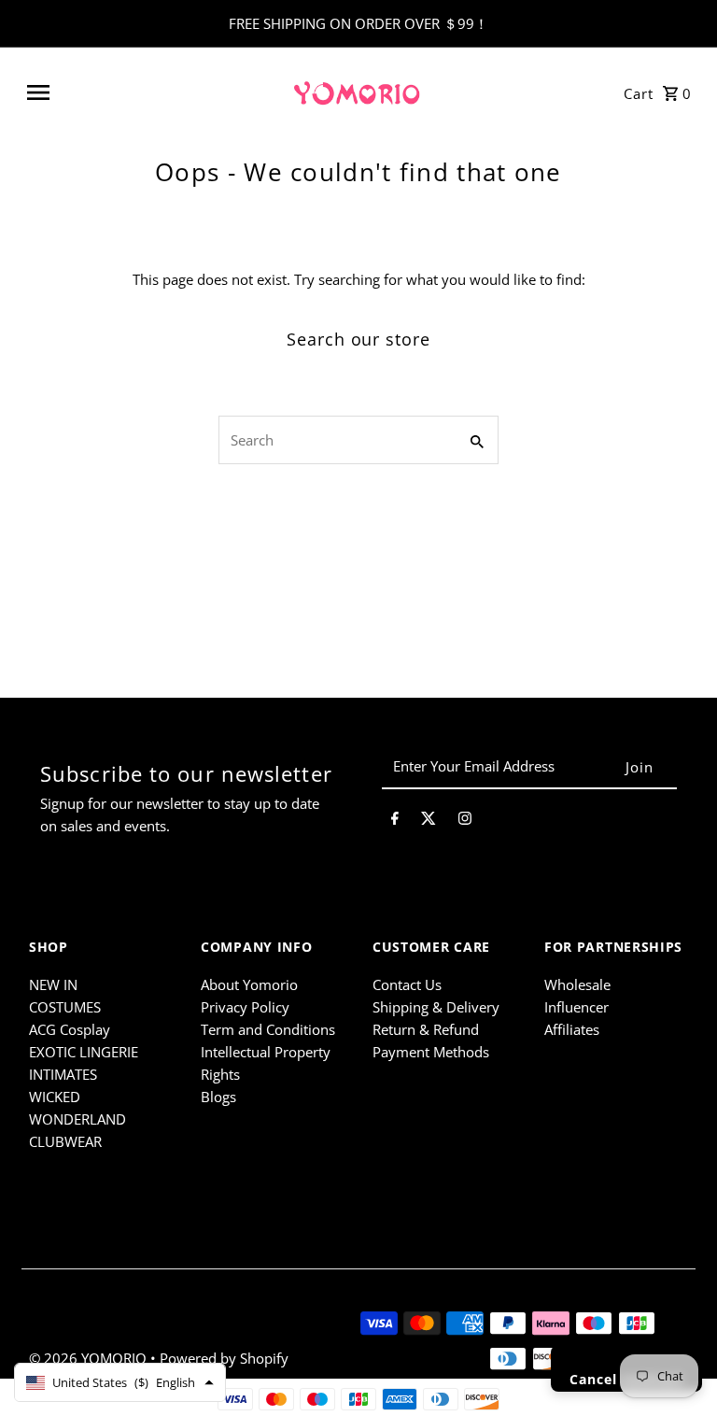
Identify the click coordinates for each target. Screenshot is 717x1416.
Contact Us (407, 984)
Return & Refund (426, 1029)
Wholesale (577, 984)
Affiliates (571, 1029)
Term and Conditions (268, 1029)
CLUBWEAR (65, 1141)
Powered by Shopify (224, 1358)
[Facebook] (395, 821)
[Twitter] (428, 821)
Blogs (218, 1096)
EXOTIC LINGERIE (83, 1051)
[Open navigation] (150, 92)
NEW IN (53, 984)
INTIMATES (63, 1074)
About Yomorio (249, 984)
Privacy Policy (245, 1007)
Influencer (576, 1007)
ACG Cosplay (69, 1029)
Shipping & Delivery (436, 1007)
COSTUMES (65, 1007)
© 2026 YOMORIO (89, 1358)
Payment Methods (431, 1051)
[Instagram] (464, 821)
